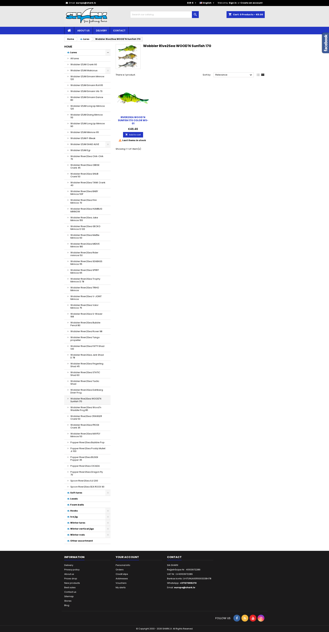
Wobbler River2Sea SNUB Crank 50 (84, 175)
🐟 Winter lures (76, 522)
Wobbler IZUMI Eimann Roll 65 (86, 85)
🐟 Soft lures (74, 492)
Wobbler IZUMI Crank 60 (83, 64)
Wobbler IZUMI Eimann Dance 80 (86, 99)
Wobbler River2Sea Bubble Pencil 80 (85, 324)
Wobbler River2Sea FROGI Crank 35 (84, 426)
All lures (74, 58)
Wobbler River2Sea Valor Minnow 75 (84, 306)
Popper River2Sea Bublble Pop (87, 442)
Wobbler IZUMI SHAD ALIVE (84, 144)
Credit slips (122, 574)
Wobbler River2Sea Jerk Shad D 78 (87, 356)
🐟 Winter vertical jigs (80, 528)
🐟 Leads (72, 498)
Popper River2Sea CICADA (85, 466)
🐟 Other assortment (80, 540)
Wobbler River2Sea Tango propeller (85, 339)
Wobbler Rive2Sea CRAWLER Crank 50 (86, 418)
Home (68, 47)
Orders (120, 569)
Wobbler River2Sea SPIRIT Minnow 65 (84, 271)
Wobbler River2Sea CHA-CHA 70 (86, 158)
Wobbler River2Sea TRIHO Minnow (84, 289)
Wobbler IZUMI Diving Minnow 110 (86, 116)
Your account (127, 557)
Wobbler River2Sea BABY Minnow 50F (84, 193)
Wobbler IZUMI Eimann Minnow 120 (87, 78)
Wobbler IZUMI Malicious (84, 70)
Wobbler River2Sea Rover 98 (86, 331)
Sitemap (69, 596)
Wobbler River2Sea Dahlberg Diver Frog (86, 391)
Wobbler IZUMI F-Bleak (82, 138)
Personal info (123, 565)
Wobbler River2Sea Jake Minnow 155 (84, 219)
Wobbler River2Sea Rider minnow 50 (84, 254)
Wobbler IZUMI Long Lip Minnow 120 (87, 107)
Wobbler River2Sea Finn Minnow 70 (83, 201)
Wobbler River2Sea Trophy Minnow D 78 (85, 280)
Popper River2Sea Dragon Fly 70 (86, 473)
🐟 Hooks (72, 510)
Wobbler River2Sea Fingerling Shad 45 (86, 365)
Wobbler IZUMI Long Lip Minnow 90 (87, 125)
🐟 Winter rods (76, 534)
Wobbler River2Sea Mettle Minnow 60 (84, 236)
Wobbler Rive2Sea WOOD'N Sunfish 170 (85, 400)
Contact (119, 30)
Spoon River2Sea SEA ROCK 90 (87, 486)
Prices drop (70, 578)
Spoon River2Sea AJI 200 (84, 480)
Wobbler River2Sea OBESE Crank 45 (85, 166)
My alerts (121, 587)
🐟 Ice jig (72, 516)
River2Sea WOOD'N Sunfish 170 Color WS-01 (133, 120)
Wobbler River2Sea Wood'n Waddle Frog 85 (85, 409)
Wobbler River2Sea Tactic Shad (84, 383)
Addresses (122, 578)
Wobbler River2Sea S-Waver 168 (86, 315)
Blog (66, 605)
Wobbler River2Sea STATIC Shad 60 (85, 374)
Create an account (251, 2)
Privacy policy (72, 569)
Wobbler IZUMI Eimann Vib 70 (86, 91)
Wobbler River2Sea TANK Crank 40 (87, 184)
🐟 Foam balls (75, 504)
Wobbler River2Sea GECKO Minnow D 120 (85, 228)
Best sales (70, 587)
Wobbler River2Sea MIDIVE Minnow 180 (85, 245)
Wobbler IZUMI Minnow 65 (84, 132)
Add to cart (133, 134)
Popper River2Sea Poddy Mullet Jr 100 (87, 450)
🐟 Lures (72, 52)
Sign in (233, 2)
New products (72, 583)
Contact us (70, 592)
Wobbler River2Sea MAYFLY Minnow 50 (85, 435)
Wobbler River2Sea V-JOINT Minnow (86, 298)
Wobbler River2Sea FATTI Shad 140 (87, 347)
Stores (67, 600)
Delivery (101, 30)
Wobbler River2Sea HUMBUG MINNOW (86, 210)
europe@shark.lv (86, 2)
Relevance (234, 75)
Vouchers (121, 583)
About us (83, 30)
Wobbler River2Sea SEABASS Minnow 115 (86, 263)
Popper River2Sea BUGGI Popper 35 (84, 459)
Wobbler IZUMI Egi (80, 150)
